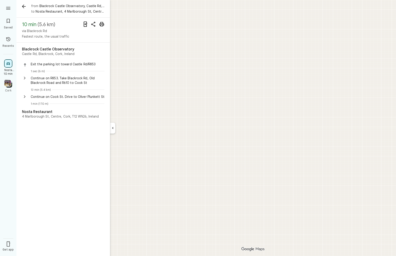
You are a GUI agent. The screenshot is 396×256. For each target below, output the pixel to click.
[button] (67, 64)
